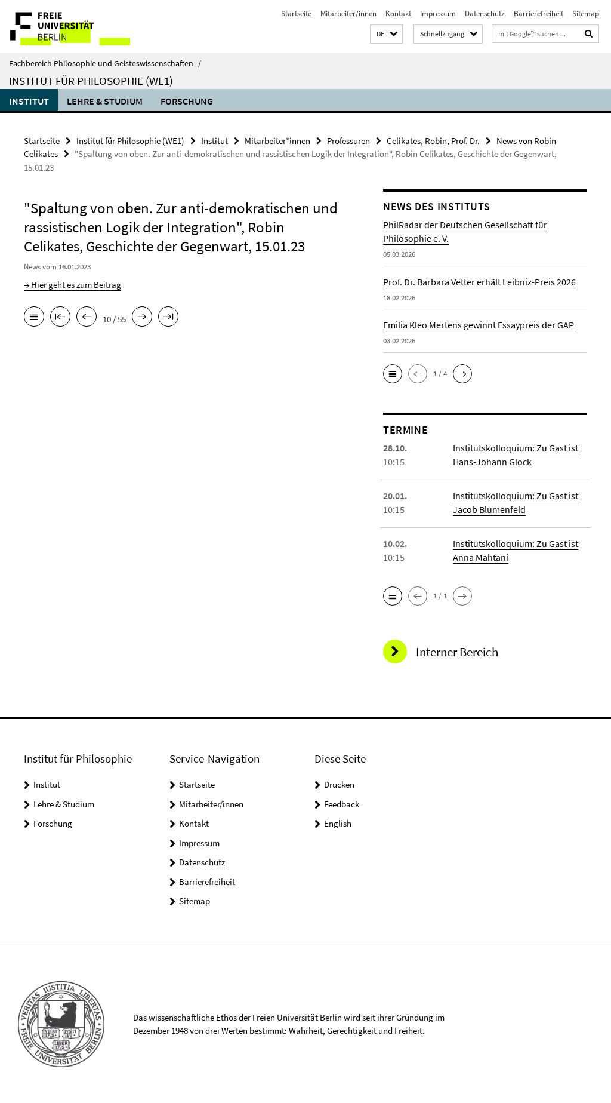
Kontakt (398, 13)
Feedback (341, 804)
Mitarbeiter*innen (277, 140)
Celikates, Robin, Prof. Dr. (433, 140)
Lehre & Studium (105, 101)
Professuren (348, 140)
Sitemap (585, 13)
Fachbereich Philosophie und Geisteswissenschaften (105, 63)
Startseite (296, 13)
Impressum (438, 13)
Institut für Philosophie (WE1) (91, 80)
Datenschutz (485, 13)
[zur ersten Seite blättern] (60, 317)
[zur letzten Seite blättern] (168, 317)
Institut (29, 101)
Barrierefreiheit (538, 13)
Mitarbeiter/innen (348, 13)
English (337, 823)
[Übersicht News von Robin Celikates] (34, 317)
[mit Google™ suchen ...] (588, 34)
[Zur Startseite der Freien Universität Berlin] (79, 26)
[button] (386, 34)
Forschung (187, 101)
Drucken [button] (339, 784)
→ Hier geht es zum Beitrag (72, 284)
